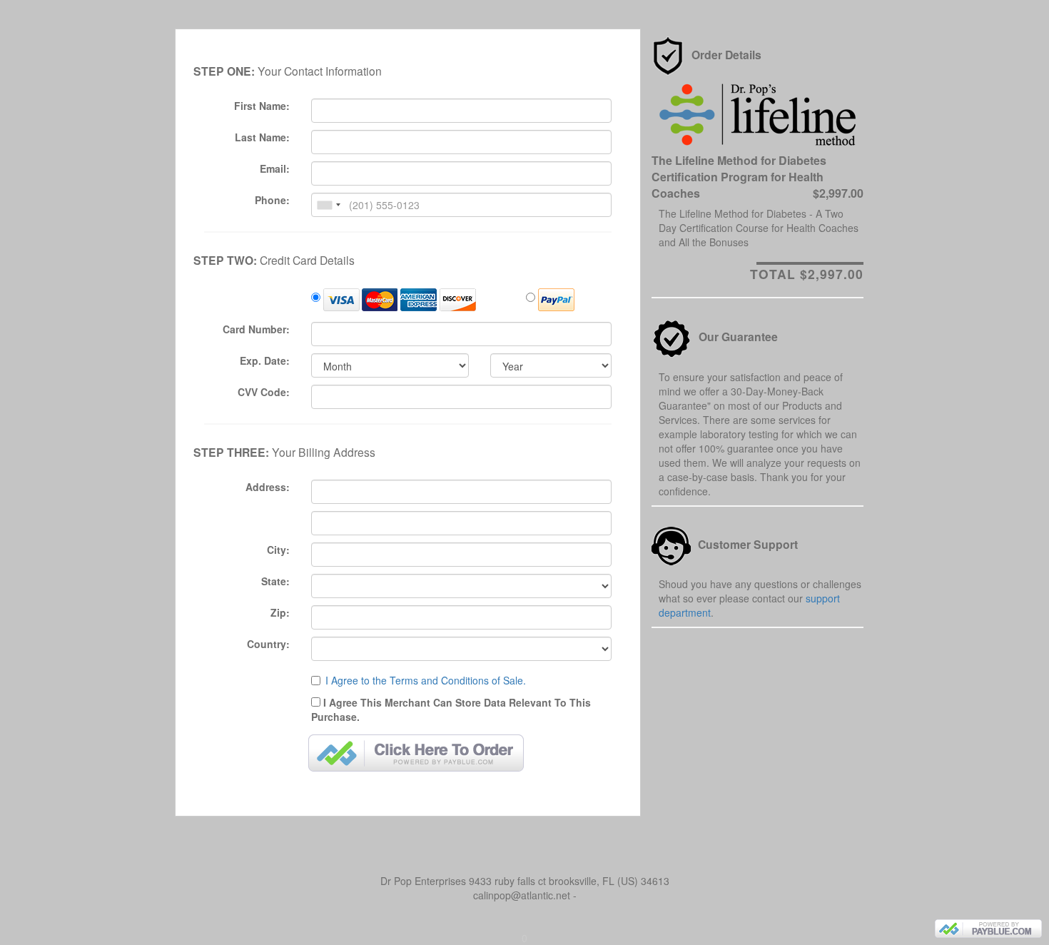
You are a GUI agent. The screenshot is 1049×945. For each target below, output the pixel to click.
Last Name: (262, 137)
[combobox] (328, 204)
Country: (268, 644)
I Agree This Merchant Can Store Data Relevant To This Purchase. (451, 709)
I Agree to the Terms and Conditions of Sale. (425, 680)
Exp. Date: (265, 360)
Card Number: (256, 329)
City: (278, 549)
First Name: (262, 105)
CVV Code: (264, 392)
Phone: (272, 200)
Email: (275, 168)
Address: (267, 487)
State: (275, 581)
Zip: (280, 612)
